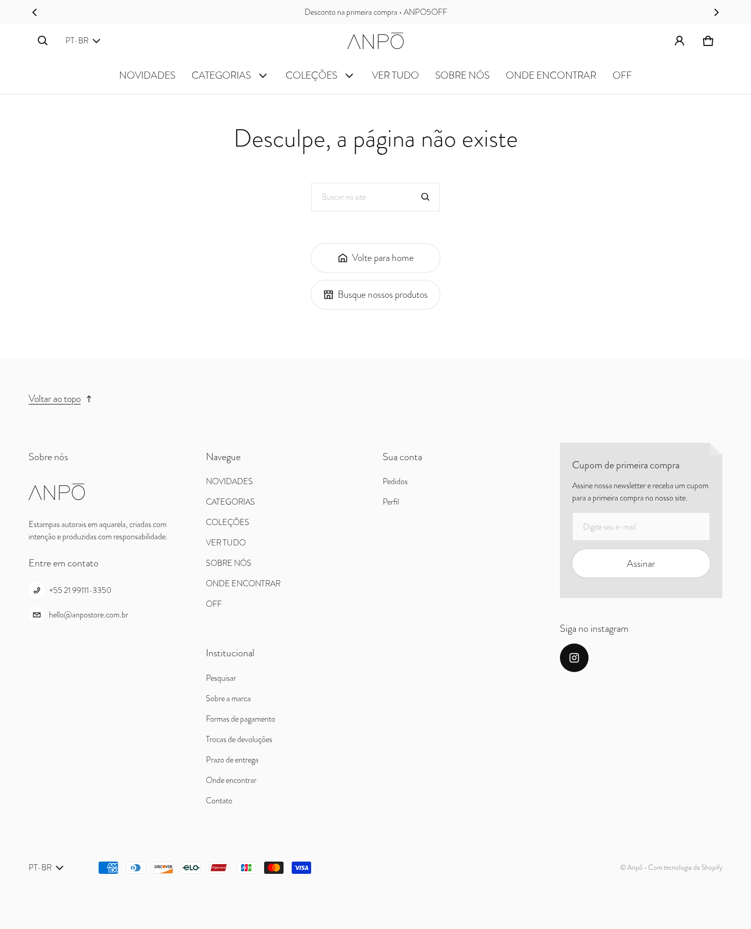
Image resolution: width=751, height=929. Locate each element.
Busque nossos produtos (383, 294)
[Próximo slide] (716, 12)
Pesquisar (221, 678)
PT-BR (76, 40)
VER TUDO (395, 75)
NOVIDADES (147, 75)
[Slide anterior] (35, 12)
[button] (43, 41)
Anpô (635, 867)
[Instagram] (574, 658)
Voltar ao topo (55, 399)
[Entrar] (679, 41)
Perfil (391, 502)
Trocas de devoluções (239, 739)
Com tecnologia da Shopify (685, 867)
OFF (622, 75)
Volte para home (383, 258)
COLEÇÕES (311, 75)
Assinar (641, 563)
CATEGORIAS (221, 75)
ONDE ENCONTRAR (551, 75)
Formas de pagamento (240, 719)
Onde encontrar (231, 780)
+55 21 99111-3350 (80, 590)
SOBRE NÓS (462, 75)
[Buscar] (425, 197)
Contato (219, 800)
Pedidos (395, 481)
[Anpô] (375, 41)
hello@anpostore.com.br (88, 615)
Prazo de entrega (232, 760)
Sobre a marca (228, 698)
